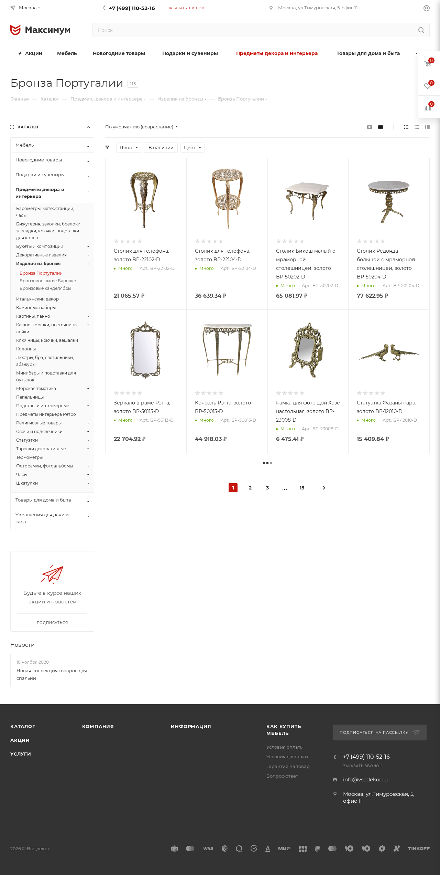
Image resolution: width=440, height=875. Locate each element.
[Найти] (421, 30)
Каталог (22, 726)
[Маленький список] (369, 127)
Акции (20, 740)
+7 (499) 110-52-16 (132, 8)
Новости (22, 645)
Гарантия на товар (288, 766)
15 (302, 488)
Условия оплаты (285, 747)
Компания (98, 726)
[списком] (416, 127)
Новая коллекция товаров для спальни (51, 674)
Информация (191, 726)
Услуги (20, 754)
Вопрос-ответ (282, 776)
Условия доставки (287, 756)
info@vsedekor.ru (365, 779)
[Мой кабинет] (427, 9)
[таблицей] (427, 127)
